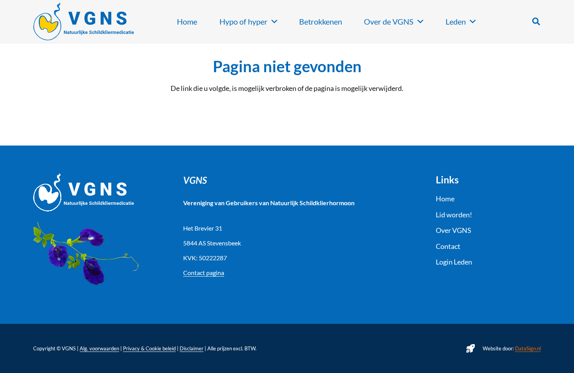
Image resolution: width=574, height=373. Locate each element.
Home (445, 198)
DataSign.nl (528, 348)
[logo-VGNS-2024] (84, 22)
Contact (448, 246)
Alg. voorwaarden (99, 348)
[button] (536, 21)
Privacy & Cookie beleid (149, 348)
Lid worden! (454, 214)
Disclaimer (191, 348)
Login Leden (454, 262)
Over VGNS (453, 230)
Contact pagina (203, 272)
